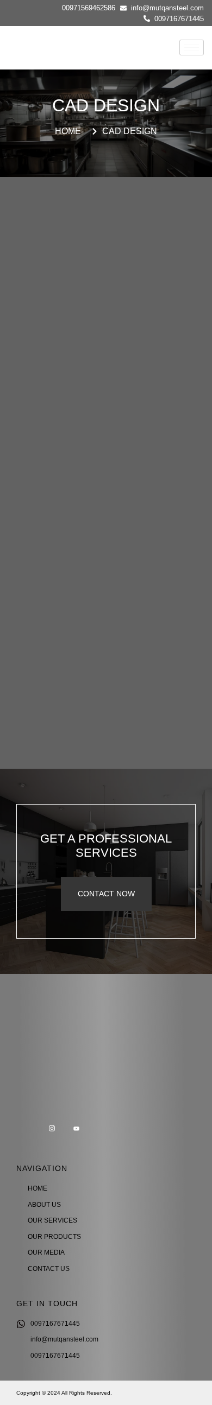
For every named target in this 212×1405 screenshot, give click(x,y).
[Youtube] (76, 1129)
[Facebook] (27, 1129)
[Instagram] (51, 1129)
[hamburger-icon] (191, 47)
